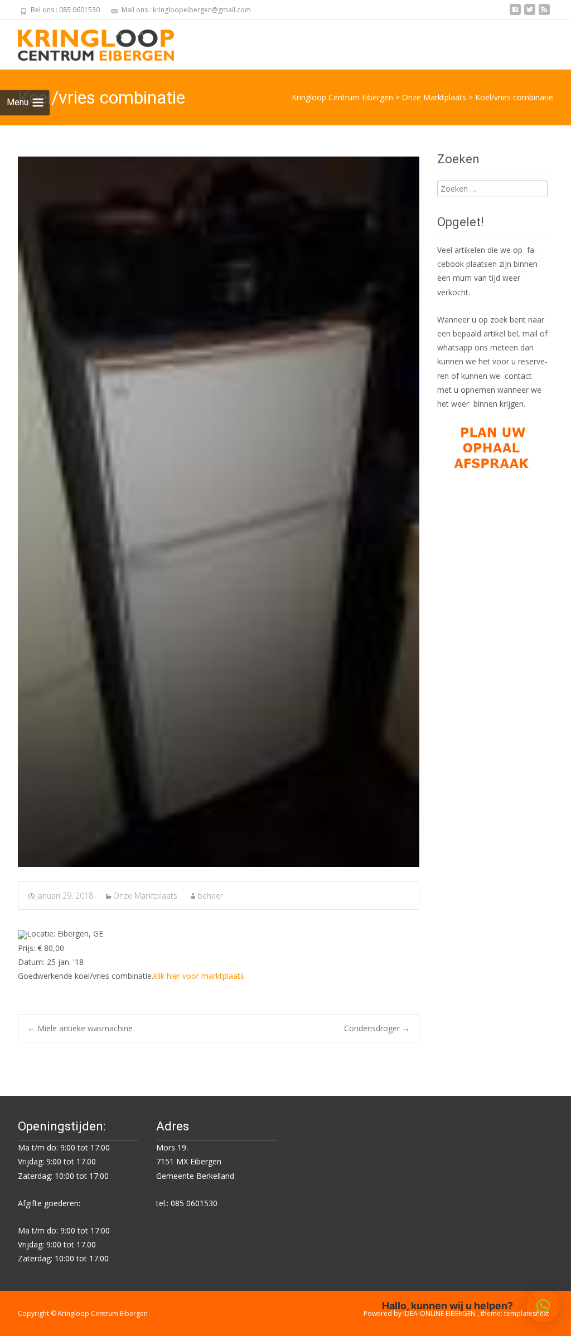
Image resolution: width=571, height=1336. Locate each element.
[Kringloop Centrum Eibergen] (87, 42)
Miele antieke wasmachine (80, 1028)
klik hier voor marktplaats (198, 976)
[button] (543, 1306)
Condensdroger (377, 1028)
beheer (210, 895)
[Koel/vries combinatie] (218, 512)
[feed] (544, 13)
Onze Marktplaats (145, 895)
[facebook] (515, 13)
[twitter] (529, 13)
